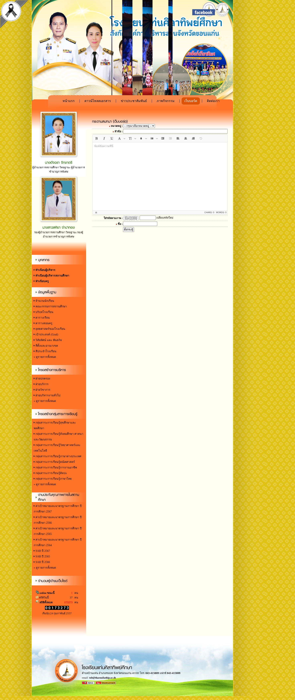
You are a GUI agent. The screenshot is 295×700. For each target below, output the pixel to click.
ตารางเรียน (42, 317)
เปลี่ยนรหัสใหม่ (164, 217)
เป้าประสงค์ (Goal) (46, 334)
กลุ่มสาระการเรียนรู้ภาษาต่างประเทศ (58, 456)
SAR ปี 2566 (42, 562)
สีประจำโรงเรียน (45, 351)
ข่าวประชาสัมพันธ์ (134, 101)
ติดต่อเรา (213, 101)
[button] (96, 138)
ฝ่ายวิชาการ (42, 389)
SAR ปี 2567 (42, 550)
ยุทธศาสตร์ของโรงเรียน (50, 328)
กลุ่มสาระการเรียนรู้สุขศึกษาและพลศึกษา (55, 425)
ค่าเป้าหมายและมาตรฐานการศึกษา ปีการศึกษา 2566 (58, 520)
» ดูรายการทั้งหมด (45, 356)
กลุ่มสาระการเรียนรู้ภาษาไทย (53, 478)
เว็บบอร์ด (190, 101)
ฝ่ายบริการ (42, 384)
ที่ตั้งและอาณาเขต (46, 345)
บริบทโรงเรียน (44, 312)
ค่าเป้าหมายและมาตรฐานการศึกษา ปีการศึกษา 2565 (58, 531)
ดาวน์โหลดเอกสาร (97, 101)
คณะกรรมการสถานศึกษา (51, 306)
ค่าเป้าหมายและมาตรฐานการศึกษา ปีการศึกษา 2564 (58, 542)
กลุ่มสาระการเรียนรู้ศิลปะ (51, 473)
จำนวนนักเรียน (44, 300)
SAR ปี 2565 (42, 556)
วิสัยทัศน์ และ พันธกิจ (48, 340)
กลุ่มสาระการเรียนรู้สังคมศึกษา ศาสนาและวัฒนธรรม (58, 436)
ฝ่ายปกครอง (42, 378)
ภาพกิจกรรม (166, 101)
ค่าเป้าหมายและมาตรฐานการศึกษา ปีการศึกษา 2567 (58, 508)
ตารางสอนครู (43, 323)
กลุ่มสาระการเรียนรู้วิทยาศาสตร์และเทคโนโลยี (57, 448)
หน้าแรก (69, 101)
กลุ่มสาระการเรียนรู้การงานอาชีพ (56, 467)
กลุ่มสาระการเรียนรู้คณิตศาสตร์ (55, 461)
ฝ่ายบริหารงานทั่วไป (47, 395)
